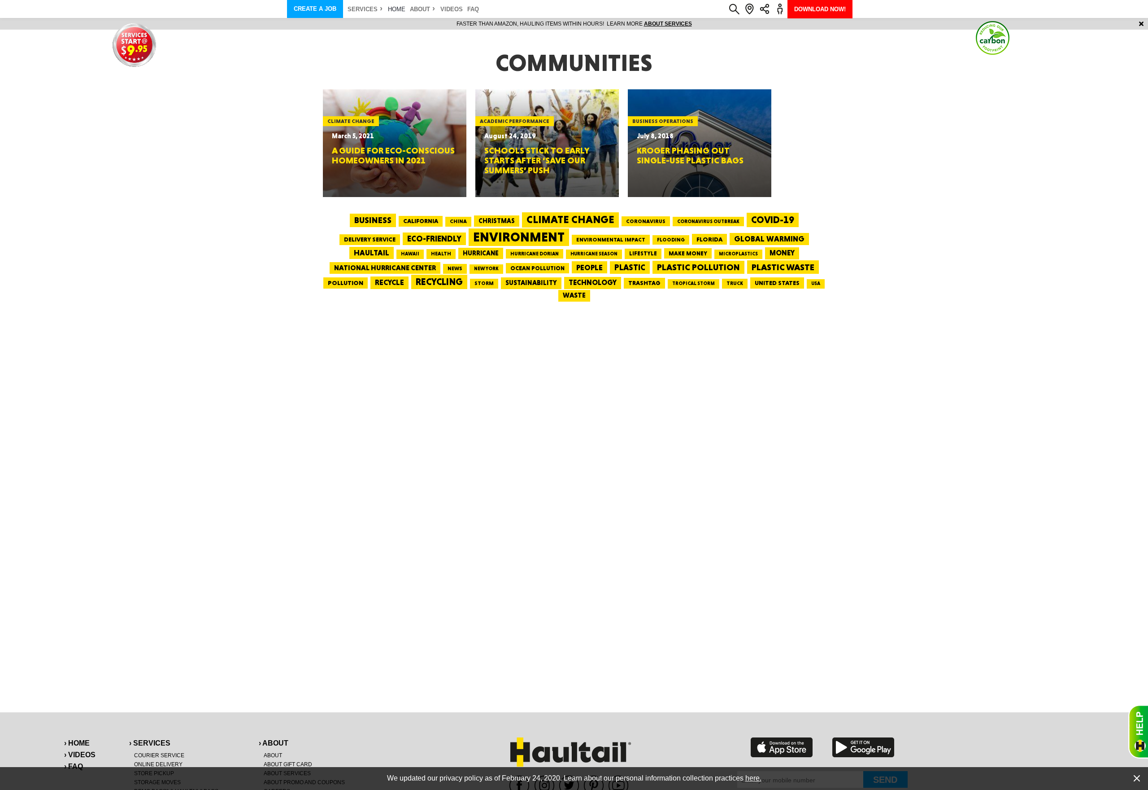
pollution (345, 282)
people (589, 267)
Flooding (671, 240)
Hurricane (481, 253)
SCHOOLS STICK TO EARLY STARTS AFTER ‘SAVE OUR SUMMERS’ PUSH (536, 160)
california (420, 220)
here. (753, 778)
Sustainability (531, 283)
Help (1138, 732)
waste (574, 295)
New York (486, 269)
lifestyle (643, 253)
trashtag (644, 282)
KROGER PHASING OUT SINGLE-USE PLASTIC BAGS (690, 155)
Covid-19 (772, 219)
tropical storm (693, 283)
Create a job (315, 8)
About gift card (288, 764)
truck (734, 283)
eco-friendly (434, 238)
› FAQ (73, 766)
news (455, 268)
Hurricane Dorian (534, 254)
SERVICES (363, 9)
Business (372, 220)
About (420, 9)
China (458, 221)
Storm (484, 283)
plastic (629, 267)
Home (396, 9)
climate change (570, 219)
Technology (593, 282)
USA (815, 283)
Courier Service (159, 755)
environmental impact (610, 240)
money (782, 253)
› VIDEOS (80, 755)
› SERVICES (149, 743)
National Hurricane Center (385, 267)
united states (777, 282)
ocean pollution (537, 268)
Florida (709, 239)
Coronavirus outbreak (708, 221)
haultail (371, 252)
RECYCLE (389, 282)
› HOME (77, 743)
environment (519, 237)
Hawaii (410, 254)
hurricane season (593, 254)
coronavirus (645, 221)
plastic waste (783, 267)
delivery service (370, 239)
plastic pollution (698, 267)
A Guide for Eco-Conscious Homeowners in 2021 (393, 155)
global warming (769, 238)
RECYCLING (439, 281)
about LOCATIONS (697, 24)
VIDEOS (451, 9)
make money (688, 253)
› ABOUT (273, 743)
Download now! (820, 9)
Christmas (496, 220)
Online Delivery (158, 764)
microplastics (738, 254)
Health (441, 253)
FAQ (473, 9)
